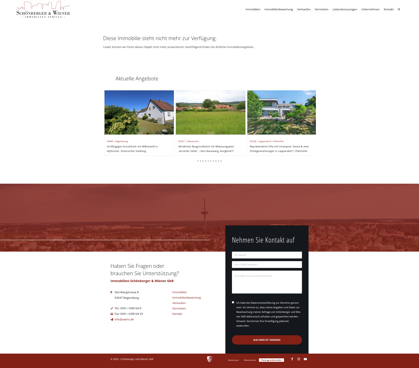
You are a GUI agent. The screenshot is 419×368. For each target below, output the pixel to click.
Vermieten (179, 308)
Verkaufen (179, 303)
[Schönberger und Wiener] (43, 9)
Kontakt (177, 314)
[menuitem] (253, 9)
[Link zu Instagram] (298, 359)
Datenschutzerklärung (263, 302)
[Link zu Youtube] (305, 359)
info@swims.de (124, 319)
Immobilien (179, 292)
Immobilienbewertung (186, 297)
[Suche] (399, 9)
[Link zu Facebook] (292, 359)
